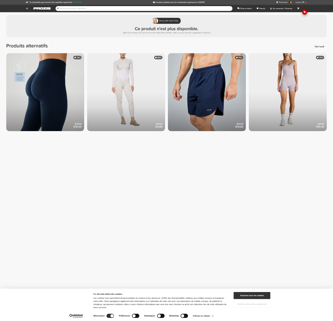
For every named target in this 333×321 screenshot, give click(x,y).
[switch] (135, 316)
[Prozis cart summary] (298, 8)
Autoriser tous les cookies (252, 295)
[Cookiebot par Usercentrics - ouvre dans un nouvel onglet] (76, 316)
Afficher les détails (201, 316)
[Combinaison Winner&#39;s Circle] (127, 93)
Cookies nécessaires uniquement (252, 304)
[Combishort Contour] (289, 93)
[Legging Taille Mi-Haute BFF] (46, 93)
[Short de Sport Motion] (208, 93)
